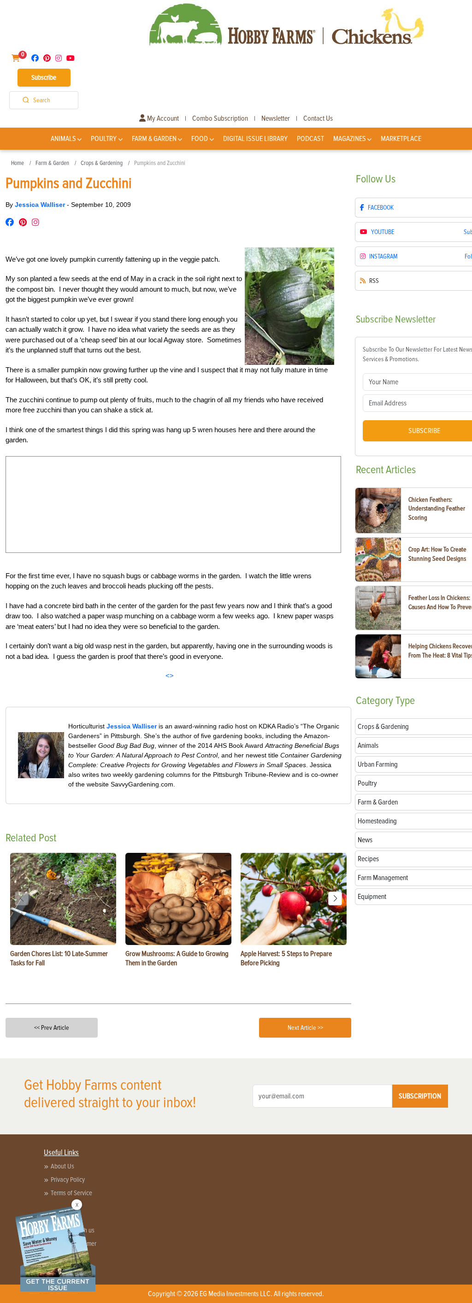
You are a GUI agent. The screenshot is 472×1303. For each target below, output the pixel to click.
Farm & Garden (154, 138)
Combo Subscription (220, 118)
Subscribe (43, 77)
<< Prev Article (51, 1028)
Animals (63, 138)
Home (17, 163)
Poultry (104, 138)
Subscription (420, 1096)
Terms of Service (71, 1193)
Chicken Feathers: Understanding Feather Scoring (436, 509)
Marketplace (401, 138)
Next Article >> (305, 1028)
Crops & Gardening (102, 163)
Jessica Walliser (41, 204)
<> (169, 676)
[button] (335, 898)
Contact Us (318, 118)
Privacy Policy (68, 1179)
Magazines (349, 138)
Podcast (310, 138)
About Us (62, 1166)
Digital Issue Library (255, 138)
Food (199, 138)
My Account (162, 118)
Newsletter (275, 118)
